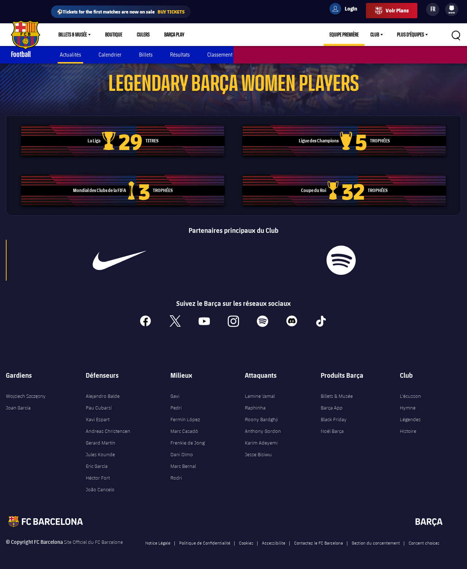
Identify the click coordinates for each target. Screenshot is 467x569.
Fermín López (185, 419)
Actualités (70, 54)
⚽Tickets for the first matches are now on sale (121, 11)
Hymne (408, 408)
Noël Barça (332, 431)
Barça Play (174, 35)
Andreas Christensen (108, 431)
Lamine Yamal (260, 396)
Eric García (97, 466)
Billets (146, 54)
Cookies (246, 542)
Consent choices (424, 542)
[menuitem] (451, 8)
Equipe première (344, 35)
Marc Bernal (183, 466)
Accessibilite (273, 542)
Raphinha (255, 408)
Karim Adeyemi (261, 443)
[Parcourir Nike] (119, 260)
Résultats (180, 54)
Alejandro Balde (103, 396)
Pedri (176, 408)
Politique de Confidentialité (204, 542)
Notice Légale (157, 542)
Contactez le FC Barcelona (318, 542)
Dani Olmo (181, 454)
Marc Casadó (184, 431)
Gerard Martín (100, 443)
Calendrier (110, 54)
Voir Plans (397, 10)
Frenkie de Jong (187, 443)
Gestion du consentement (376, 542)
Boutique (113, 35)
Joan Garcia (18, 408)
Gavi (175, 396)
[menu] (451, 9)
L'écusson (410, 396)
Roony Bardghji (261, 419)
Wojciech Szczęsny (26, 396)
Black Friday (334, 419)
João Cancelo (100, 489)
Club (374, 35)
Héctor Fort (98, 478)
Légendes (410, 419)
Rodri (176, 478)
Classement (219, 54)
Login (346, 10)
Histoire (408, 431)
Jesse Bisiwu (258, 454)
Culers (143, 35)
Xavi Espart (97, 419)
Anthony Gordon (263, 431)
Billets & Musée (72, 35)
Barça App (332, 408)
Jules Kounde (100, 454)
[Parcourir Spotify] (341, 260)
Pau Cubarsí (99, 408)
